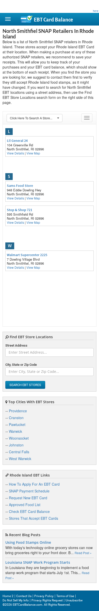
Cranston (16, 417)
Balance (53, 19)
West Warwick (20, 458)
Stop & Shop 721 (19, 210)
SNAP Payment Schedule (29, 490)
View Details (15, 153)
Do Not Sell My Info (16, 600)
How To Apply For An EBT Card (34, 484)
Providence (18, 410)
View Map (33, 153)
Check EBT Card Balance (29, 511)
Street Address (16, 345)
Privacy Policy (44, 596)
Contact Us (23, 596)
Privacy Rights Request (47, 600)
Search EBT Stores (25, 385)
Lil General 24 (17, 140)
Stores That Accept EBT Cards (33, 518)
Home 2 (8, 596)
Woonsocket (19, 438)
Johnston (16, 444)
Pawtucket (17, 424)
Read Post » (83, 553)
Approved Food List (24, 504)
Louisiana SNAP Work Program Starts (37, 562)
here (95, 11)
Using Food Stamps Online (28, 542)
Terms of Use (65, 596)
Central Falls (19, 451)
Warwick (15, 431)
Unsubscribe (73, 600)
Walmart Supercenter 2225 (27, 255)
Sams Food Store (20, 185)
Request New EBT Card (28, 497)
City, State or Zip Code (21, 365)
